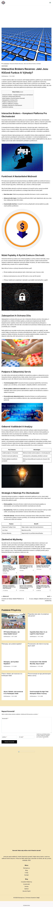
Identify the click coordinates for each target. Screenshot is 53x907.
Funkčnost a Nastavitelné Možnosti (11, 96)
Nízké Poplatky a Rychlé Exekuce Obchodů (13, 98)
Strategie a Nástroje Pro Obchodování (12, 105)
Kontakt (26, 875)
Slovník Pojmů (26, 891)
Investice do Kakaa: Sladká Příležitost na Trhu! (13, 598)
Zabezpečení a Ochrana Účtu (10, 100)
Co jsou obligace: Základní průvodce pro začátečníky (40, 598)
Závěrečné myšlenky (7, 107)
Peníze (26, 886)
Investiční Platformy (26, 882)
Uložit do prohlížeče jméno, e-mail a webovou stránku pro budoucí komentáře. (43, 735)
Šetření (26, 888)
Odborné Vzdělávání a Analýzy (10, 103)
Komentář (5, 718)
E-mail (21, 737)
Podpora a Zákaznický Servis (9, 101)
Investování (26, 884)
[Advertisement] (26, 15)
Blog (26, 870)
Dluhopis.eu (5, 76)
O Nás (26, 872)
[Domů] (2, 63)
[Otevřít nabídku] (50, 2)
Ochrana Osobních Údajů (32, 897)
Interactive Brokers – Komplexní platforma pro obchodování (17, 94)
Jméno (4, 737)
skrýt (21, 92)
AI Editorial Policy (26, 905)
